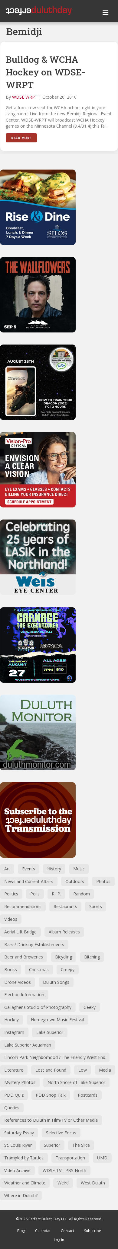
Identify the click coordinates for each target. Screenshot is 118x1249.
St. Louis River (18, 1145)
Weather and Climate (24, 1183)
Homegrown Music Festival (57, 1019)
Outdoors (74, 881)
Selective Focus (61, 1133)
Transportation (70, 1158)
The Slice (81, 1145)
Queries (11, 1108)
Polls (35, 894)
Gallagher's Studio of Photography (37, 1007)
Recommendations (22, 906)
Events (28, 869)
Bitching (92, 957)
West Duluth (93, 1183)
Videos (10, 919)
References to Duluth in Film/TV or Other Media (51, 1120)
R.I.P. (56, 894)
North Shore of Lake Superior (76, 1082)
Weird (63, 1183)
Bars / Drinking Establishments (34, 944)
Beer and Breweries (23, 957)
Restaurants (65, 906)
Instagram (14, 1032)
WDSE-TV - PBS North (64, 1170)
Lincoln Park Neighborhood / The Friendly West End (54, 1057)
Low (82, 1070)
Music (79, 869)
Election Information (24, 994)
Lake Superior (49, 1032)
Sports (95, 906)
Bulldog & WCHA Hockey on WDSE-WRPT (45, 72)
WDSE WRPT (25, 97)
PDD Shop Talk (51, 1095)
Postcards (87, 1095)
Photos (103, 881)
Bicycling (63, 957)
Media (105, 1070)
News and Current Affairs (28, 881)
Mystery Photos (19, 1082)
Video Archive (17, 1170)
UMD (102, 1158)
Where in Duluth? (21, 1195)
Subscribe (92, 1230)
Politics (11, 894)
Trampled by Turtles (24, 1158)
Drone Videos (17, 982)
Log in (59, 1239)
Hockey (11, 1019)
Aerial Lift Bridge (20, 932)
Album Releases (64, 932)
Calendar (43, 1230)
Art (7, 869)
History (54, 869)
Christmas (39, 969)
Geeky (90, 1007)
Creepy (67, 969)
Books (10, 969)
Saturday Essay (19, 1133)
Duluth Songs (56, 982)
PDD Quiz (14, 1095)
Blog (21, 1230)
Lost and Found (50, 1070)
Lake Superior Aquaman (27, 1045)
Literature (13, 1070)
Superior (52, 1145)
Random (81, 894)
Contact (67, 1230)
